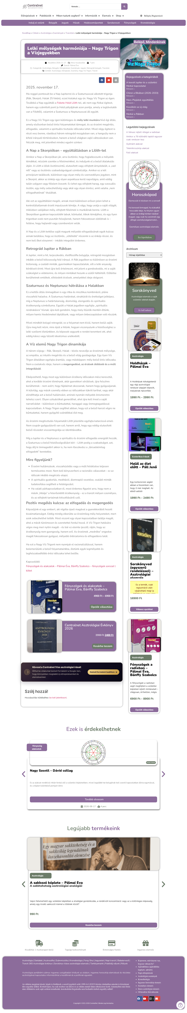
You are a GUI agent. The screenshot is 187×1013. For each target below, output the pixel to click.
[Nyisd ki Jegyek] (70, 23)
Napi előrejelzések (145, 973)
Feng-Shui (89, 960)
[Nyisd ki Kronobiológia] (156, 23)
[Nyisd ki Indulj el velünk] (45, 23)
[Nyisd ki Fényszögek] (137, 23)
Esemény (74, 71)
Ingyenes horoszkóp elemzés (149, 982)
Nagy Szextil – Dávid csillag (51, 770)
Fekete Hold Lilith (67, 103)
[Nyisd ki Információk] (99, 15)
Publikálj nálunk (112, 963)
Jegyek (83, 68)
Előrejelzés (66, 71)
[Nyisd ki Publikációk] (53, 15)
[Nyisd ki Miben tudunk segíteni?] (82, 15)
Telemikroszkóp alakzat (137, 148)
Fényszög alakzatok (37, 747)
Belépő (139, 42)
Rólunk (124, 963)
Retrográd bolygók (94, 68)
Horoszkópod (144, 194)
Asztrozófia (49, 960)
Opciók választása (101, 607)
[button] (102, 80)
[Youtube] (145, 998)
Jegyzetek (99, 960)
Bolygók (55, 68)
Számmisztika (62, 960)
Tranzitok (70, 33)
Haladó (149, 762)
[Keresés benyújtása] (124, 6)
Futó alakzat (132, 152)
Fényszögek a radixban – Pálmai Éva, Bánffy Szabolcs (143, 669)
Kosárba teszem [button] (102, 646)
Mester (153, 762)
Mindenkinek (155, 42)
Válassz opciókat (144, 609)
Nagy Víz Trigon (85, 71)
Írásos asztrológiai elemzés (148, 988)
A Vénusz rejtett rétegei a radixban (143, 132)
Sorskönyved (144, 290)
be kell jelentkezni (58, 697)
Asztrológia (46, 33)
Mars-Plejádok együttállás (140, 99)
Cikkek (36, 33)
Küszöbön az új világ (136, 106)
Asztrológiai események (147, 976)
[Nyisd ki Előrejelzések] (36, 15)
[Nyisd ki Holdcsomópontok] (104, 23)
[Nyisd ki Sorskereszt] (121, 23)
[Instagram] (151, 998)
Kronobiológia (76, 960)
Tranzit (94, 71)
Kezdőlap (26, 33)
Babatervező (123, 960)
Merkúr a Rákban (135, 114)
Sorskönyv (58, 963)
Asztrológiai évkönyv (42, 963)
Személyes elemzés (145, 985)
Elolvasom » (130, 89)
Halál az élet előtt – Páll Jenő (143, 465)
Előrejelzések (65, 68)
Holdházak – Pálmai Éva (140, 365)
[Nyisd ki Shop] (123, 15)
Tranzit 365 (27, 963)
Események (58, 33)
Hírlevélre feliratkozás (148, 992)
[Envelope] (157, 998)
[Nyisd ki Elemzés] (113, 15)
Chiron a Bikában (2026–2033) (142, 92)
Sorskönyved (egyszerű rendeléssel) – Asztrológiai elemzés (141, 571)
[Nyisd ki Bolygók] (58, 23)
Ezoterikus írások (140, 456)
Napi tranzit (110, 960)
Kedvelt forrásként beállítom (102, 672)
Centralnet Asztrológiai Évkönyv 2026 (89, 627)
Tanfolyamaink (97, 963)
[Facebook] (139, 998)
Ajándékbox (143, 966)
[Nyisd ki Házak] (81, 23)
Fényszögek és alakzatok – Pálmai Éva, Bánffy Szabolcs (86, 588)
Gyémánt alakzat (134, 144)
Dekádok (38, 960)
